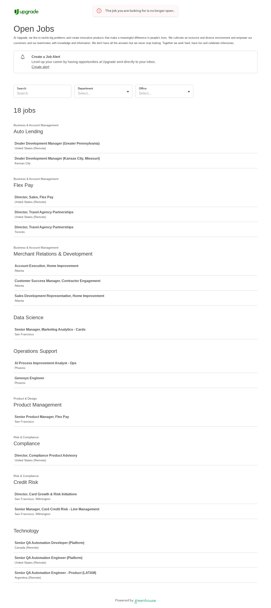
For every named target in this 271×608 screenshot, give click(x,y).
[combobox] (78, 93)
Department (85, 88)
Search (21, 88)
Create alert (40, 67)
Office (143, 88)
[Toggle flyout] (127, 91)
